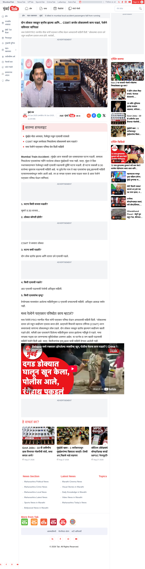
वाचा (45, 8)
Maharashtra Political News (36, 481)
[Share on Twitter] (104, 115)
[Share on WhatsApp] (99, 115)
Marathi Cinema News (72, 481)
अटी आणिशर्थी (76, 531)
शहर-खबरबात (32, 15)
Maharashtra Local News (35, 492)
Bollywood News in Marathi (36, 508)
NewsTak (21, 2)
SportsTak (40, 2)
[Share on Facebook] (94, 115)
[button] (38, 436)
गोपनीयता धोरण (63, 531)
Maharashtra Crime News (35, 487)
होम (30, 8)
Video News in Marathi (72, 497)
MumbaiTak (8, 2)
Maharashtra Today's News (74, 502)
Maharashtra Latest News (35, 497)
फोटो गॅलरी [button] (76, 8)
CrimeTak (51, 2)
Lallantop (62, 2)
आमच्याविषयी (51, 531)
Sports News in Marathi (34, 502)
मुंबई (41, 15)
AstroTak (72, 2)
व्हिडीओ (60, 8)
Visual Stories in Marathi (73, 487)
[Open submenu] (16, 50)
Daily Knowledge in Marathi (74, 492)
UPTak (30, 2)
